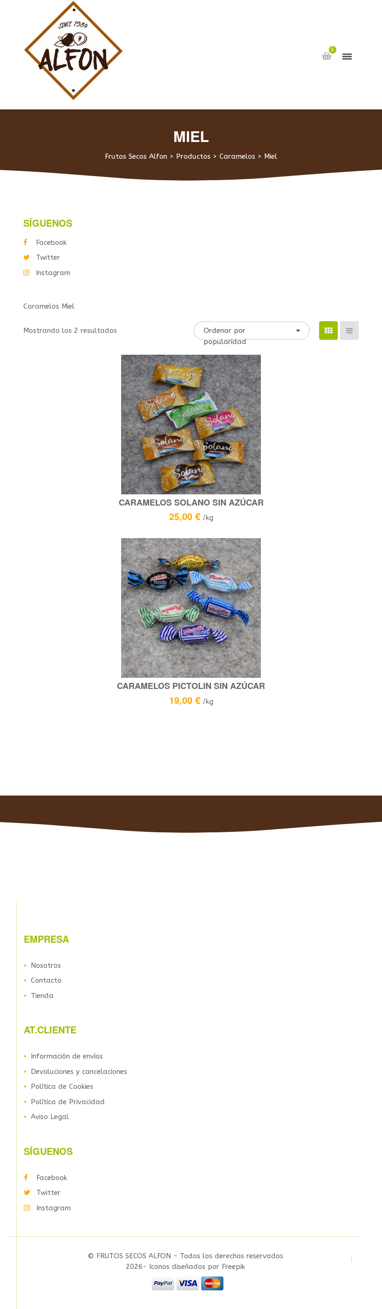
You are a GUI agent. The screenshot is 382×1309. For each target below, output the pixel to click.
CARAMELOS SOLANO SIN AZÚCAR (191, 502)
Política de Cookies (62, 1086)
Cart (326, 56)
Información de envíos (67, 1056)
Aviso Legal (50, 1117)
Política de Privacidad (68, 1102)
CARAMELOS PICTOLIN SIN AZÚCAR (191, 686)
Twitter (48, 257)
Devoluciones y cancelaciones (79, 1071)
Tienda (42, 996)
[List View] (349, 330)
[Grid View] (328, 330)
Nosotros (46, 965)
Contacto (46, 980)
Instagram (53, 273)
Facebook (51, 242)
